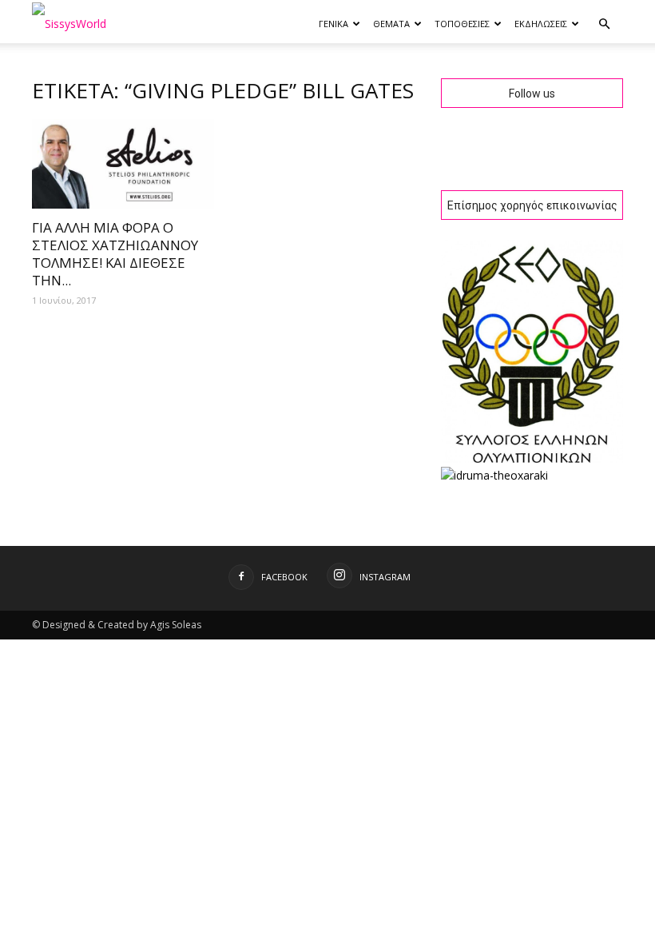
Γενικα (333, 24)
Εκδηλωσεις (540, 24)
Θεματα (391, 24)
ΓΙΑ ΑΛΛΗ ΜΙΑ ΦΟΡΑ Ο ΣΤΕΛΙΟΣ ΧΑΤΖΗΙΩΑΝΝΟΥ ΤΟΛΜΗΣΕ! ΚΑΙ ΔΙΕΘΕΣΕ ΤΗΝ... (115, 253)
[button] (604, 24)
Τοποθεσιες (462, 24)
